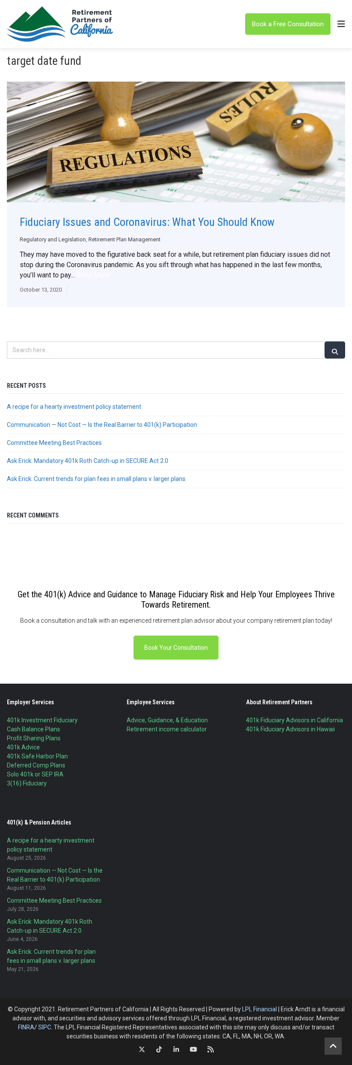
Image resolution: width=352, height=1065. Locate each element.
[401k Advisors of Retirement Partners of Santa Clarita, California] (60, 24)
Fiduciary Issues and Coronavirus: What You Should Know (147, 222)
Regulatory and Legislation (53, 239)
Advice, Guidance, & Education (167, 720)
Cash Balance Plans (33, 729)
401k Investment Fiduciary (42, 720)
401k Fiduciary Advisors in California (294, 720)
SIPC (44, 1027)
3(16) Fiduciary (27, 783)
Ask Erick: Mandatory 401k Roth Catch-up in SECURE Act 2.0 (87, 460)
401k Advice (23, 747)
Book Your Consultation (176, 647)
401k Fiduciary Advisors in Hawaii (290, 729)
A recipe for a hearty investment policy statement (74, 406)
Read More (92, 275)
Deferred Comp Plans (36, 765)
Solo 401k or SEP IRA (35, 774)
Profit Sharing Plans (34, 738)
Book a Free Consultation (288, 24)
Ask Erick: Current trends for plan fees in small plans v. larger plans (96, 478)
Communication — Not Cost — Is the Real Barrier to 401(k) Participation (102, 424)
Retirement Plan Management (124, 239)
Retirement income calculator (167, 729)
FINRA (26, 1027)
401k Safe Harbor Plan (37, 756)
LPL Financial (259, 1009)
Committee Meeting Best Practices (54, 442)
